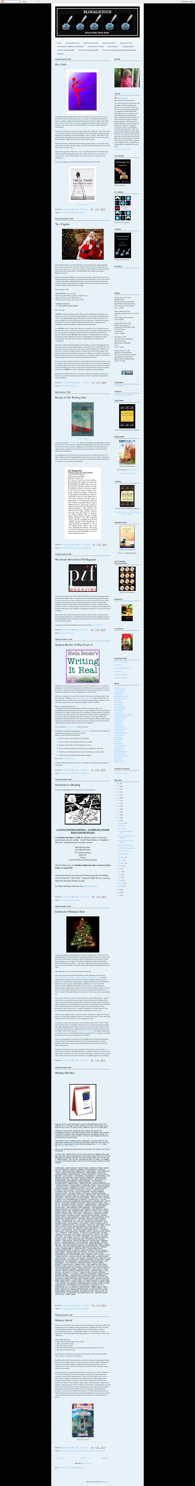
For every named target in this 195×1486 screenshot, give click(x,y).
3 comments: (84, 209)
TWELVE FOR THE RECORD (65, 50)
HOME (59, 43)
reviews (69, 773)
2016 (118, 803)
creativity (63, 212)
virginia (72, 386)
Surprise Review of (74, 644)
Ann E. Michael (119, 731)
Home (83, 1458)
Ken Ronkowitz (119, 748)
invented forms (73, 1451)
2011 (118, 818)
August (121, 866)
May (120, 874)
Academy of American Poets (67, 1146)
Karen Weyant (118, 758)
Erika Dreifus (118, 711)
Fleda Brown (118, 700)
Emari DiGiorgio (119, 706)
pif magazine (70, 633)
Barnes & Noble (132, 470)
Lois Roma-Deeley (120, 746)
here (72, 1331)
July (120, 869)
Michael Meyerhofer (120, 729)
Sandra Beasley (119, 692)
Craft (61, 548)
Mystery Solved (63, 1320)
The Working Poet (73, 443)
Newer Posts (60, 1458)
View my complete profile (122, 149)
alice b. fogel (64, 1451)
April (120, 877)
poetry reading (76, 900)
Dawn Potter (118, 739)
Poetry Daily (118, 665)
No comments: (86, 545)
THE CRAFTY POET (126, 43)
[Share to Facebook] (102, 209)
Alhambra (98, 1144)
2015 (118, 806)
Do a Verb (60, 64)
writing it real (85, 773)
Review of (70, 397)
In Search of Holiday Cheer (70, 911)
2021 (118, 789)
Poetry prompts (71, 212)
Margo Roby (118, 743)
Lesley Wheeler (119, 760)
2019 (118, 795)
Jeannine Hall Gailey (120, 717)
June (120, 872)
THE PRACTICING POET (91, 43)
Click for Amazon (83, 204)
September (122, 863)
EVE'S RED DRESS (128, 46)
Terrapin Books (119, 386)
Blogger (106, 1482)
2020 (118, 792)
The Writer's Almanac (120, 674)
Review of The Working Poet (125, 832)
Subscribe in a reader (120, 773)
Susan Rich (117, 741)
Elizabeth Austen (119, 688)
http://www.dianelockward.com (123, 395)
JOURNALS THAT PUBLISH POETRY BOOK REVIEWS (119, 50)
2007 (118, 895)
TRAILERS (60, 54)
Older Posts (105, 1458)
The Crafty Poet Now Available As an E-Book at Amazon (127, 513)
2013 (118, 812)
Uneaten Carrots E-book (127, 473)
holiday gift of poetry (82, 1308)
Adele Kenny (118, 723)
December (122, 823)
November (122, 857)
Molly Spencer (118, 750)
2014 (118, 809)
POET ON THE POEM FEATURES (89, 50)
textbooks (77, 548)
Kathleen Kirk (118, 725)
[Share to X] (100, 209)
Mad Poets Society (90, 886)
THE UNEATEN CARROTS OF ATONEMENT (70, 46)
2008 (118, 892)
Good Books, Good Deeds (85, 1031)
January (121, 886)
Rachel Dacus (118, 704)
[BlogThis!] (98, 209)
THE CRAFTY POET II (109, 43)
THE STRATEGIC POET (72, 43)
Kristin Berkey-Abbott (121, 696)
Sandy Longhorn (119, 727)
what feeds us (76, 773)
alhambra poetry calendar (67, 1308)
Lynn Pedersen (118, 737)
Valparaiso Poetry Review (122, 668)
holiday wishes (64, 386)
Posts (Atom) (87, 1463)
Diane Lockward (122, 98)
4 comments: (85, 383)
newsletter (63, 773)
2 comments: (85, 770)
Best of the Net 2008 (120, 662)
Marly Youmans (119, 762)
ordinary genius (83, 1451)
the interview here (96, 625)
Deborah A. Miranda (120, 733)
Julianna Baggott (119, 690)
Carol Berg (117, 694)
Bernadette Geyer (119, 719)
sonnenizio (91, 1451)
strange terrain (100, 1451)
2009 (118, 890)
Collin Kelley (118, 721)
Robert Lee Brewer (120, 698)
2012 (118, 815)
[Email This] (95, 209)
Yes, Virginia (62, 224)
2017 (118, 800)
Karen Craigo (118, 702)
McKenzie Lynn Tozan (121, 756)
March (121, 880)
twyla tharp (79, 212)
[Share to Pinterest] (104, 209)
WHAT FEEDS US (113, 46)
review (107, 1049)
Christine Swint (119, 754)
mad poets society (65, 900)
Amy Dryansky (119, 713)
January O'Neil (118, 735)
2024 (118, 783)
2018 (118, 798)
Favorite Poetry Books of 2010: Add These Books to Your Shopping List (78, 978)
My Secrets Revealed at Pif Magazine (75, 559)
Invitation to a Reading (67, 785)
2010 (118, 821)
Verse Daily (117, 671)
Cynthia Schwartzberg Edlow (123, 715)
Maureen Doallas (119, 709)
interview (63, 633)
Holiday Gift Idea (64, 1073)
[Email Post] (91, 209)
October (121, 860)
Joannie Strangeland (120, 752)
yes (76, 386)
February (121, 883)
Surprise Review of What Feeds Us (125, 841)
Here (123, 553)
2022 (118, 786)
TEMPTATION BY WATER (95, 46)
